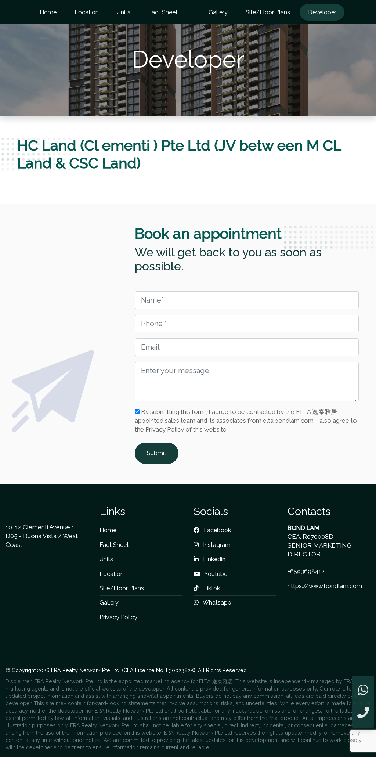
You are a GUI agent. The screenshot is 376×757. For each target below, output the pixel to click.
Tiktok (211, 588)
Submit (156, 453)
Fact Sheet (163, 12)
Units (123, 12)
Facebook (216, 530)
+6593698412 (306, 571)
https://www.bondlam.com (325, 586)
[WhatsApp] (363, 690)
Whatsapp (216, 602)
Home (48, 12)
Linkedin (213, 559)
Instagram (216, 544)
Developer (322, 12)
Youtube (215, 573)
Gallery (218, 12)
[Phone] (363, 713)
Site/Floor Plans (268, 12)
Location (87, 12)
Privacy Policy (118, 617)
